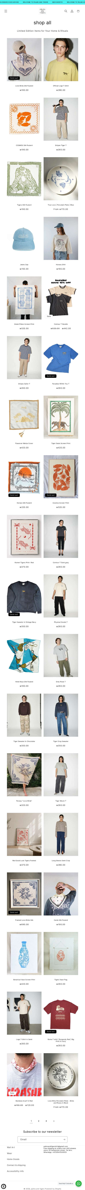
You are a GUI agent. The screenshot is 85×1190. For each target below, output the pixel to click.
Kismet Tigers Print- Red (24, 562)
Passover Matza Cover (24, 443)
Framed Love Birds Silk (24, 920)
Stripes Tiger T (61, 145)
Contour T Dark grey (61, 562)
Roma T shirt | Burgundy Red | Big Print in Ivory (61, 1040)
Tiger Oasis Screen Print (60, 443)
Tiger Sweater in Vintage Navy (24, 622)
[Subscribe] (64, 1139)
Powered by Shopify (53, 1189)
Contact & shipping (16, 1165)
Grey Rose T (61, 682)
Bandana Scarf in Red (24, 1101)
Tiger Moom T (60, 801)
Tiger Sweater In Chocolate (24, 741)
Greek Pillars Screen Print (24, 324)
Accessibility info (15, 1171)
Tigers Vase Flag (60, 980)
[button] (6, 11)
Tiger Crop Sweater (60, 741)
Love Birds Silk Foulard (24, 86)
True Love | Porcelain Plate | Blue (61, 205)
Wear (9, 1153)
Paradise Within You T (60, 384)
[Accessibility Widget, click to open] (3, 1186)
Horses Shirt (61, 264)
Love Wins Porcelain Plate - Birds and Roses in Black (61, 1102)
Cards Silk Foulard (61, 920)
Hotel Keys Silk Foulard (24, 682)
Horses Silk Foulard (24, 503)
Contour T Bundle (61, 324)
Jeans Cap (24, 264)
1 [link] (31, 1121)
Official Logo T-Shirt (61, 86)
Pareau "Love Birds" (24, 801)
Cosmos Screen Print (61, 503)
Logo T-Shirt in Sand (24, 1039)
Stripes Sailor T (24, 384)
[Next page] (54, 1121)
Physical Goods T (61, 622)
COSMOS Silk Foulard (24, 145)
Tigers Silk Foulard (24, 205)
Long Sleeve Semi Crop (61, 860)
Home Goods (13, 1159)
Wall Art (11, 1147)
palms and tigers (37, 1189)
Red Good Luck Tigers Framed (24, 860)
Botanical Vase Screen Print (24, 980)
